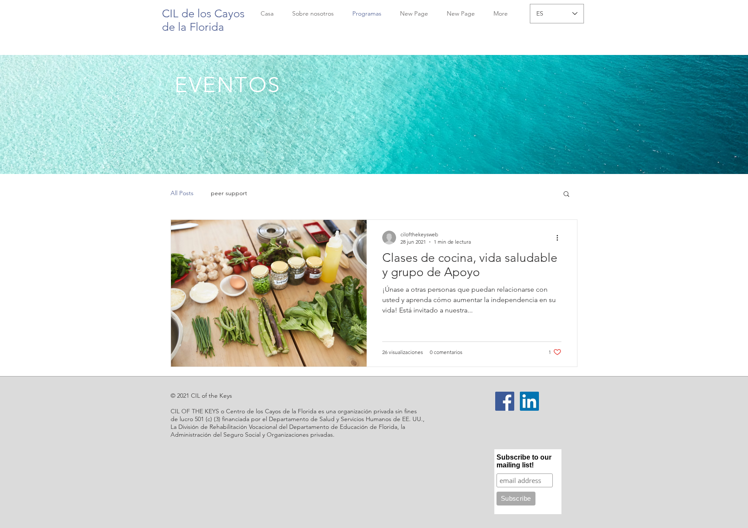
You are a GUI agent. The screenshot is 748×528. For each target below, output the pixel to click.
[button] (566, 194)
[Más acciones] (560, 237)
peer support (229, 193)
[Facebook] (504, 401)
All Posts (182, 193)
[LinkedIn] (529, 401)
